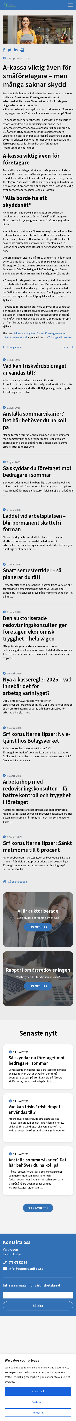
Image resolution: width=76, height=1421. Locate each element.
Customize (38, 1402)
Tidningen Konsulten (60, 337)
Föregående (14, 347)
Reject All (38, 1412)
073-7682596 (17, 1262)
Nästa (65, 347)
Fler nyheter (38, 1208)
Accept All (38, 1391)
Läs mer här (38, 927)
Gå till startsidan (17, 881)
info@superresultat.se (25, 1269)
